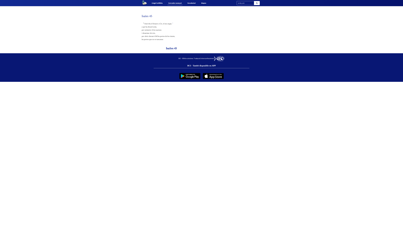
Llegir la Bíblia (157, 3)
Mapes (203, 3)
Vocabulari (191, 3)
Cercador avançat (175, 3)
